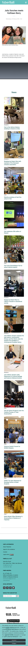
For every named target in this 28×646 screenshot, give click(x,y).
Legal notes (6, 554)
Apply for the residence (9, 549)
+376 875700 (6, 580)
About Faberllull (7, 546)
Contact (5, 552)
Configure (14, 643)
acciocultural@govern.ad (9, 578)
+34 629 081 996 (7, 567)
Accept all (14, 640)
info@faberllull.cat (7, 565)
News (14, 92)
